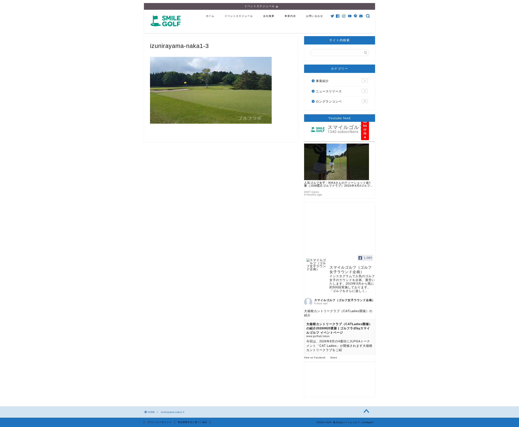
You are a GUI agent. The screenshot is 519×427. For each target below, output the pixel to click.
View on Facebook (315, 357)
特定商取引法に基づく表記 (192, 422)
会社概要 (269, 16)
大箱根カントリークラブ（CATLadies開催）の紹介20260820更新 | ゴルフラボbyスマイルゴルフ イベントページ (339, 328)
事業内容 (290, 16)
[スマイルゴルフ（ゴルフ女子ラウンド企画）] (316, 264)
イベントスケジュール (239, 16)
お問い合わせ (314, 16)
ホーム (210, 16)
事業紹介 (340, 81)
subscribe (365, 129)
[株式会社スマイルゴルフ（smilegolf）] (166, 28)
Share (333, 357)
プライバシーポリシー (159, 422)
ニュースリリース (340, 91)
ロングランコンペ (341, 101)
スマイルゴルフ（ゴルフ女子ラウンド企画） (344, 300)
